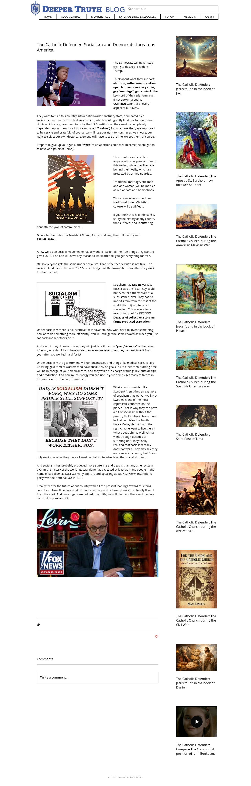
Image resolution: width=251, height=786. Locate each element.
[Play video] (97, 543)
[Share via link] (39, 624)
